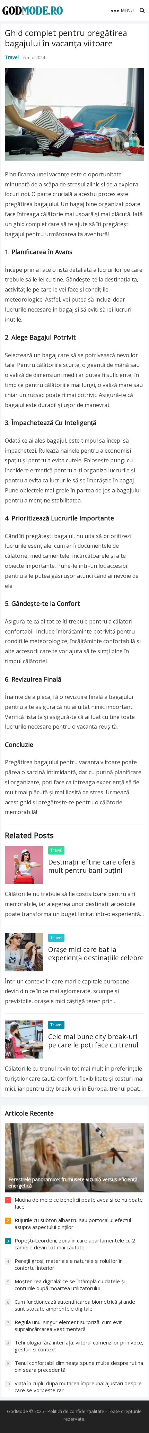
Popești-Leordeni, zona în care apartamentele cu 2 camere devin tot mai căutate (75, 1244)
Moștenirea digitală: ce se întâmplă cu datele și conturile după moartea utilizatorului (70, 1285)
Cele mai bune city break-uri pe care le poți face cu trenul (93, 1041)
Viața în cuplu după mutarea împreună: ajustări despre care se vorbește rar (78, 1387)
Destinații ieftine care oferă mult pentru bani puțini (91, 866)
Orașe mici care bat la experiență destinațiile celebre (96, 953)
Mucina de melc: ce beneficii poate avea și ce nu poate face (79, 1203)
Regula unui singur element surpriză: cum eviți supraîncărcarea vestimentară (69, 1325)
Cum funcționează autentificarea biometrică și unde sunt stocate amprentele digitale (75, 1305)
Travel (12, 57)
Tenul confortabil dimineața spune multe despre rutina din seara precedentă (79, 1366)
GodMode (17, 1411)
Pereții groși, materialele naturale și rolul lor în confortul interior (69, 1264)
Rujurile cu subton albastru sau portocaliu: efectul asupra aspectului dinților (73, 1223)
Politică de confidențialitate (75, 1411)
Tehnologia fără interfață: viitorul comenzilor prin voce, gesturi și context (79, 1346)
